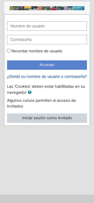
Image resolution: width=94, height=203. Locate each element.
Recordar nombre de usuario (36, 51)
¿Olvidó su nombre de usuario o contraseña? (47, 76)
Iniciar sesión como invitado (47, 118)
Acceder (47, 64)
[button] (30, 93)
